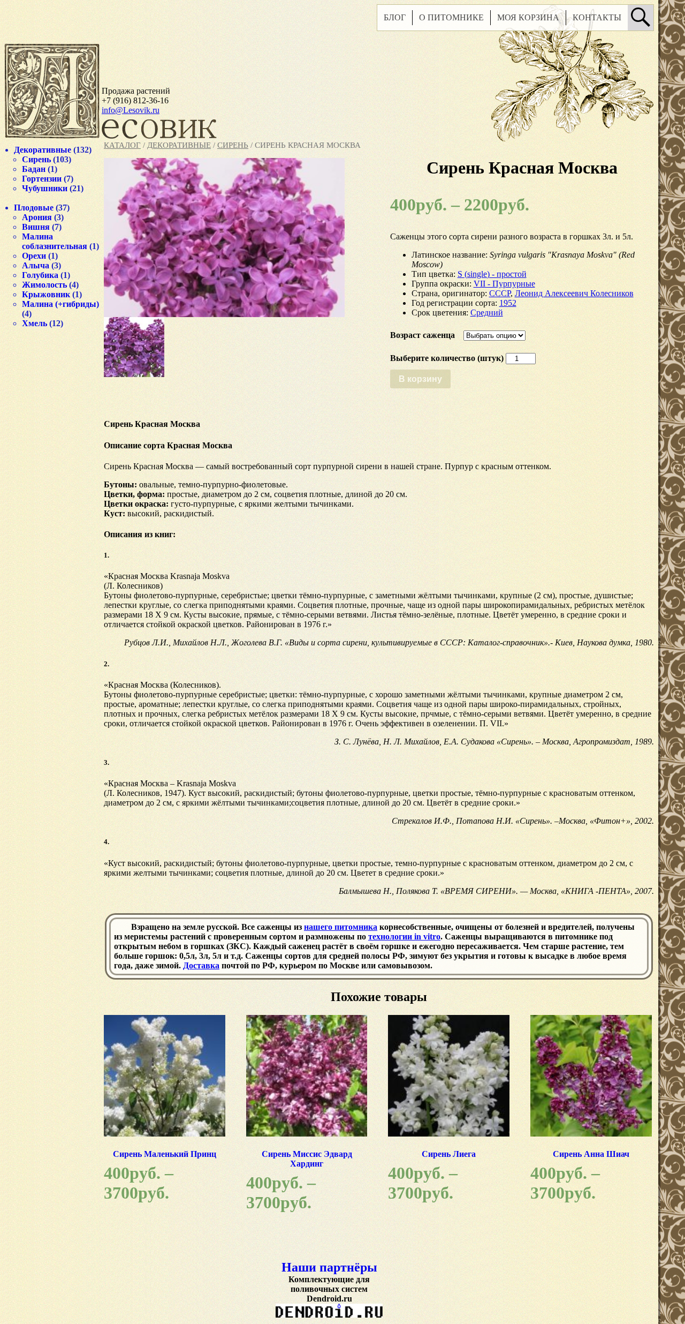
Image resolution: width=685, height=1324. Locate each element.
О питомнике (451, 17)
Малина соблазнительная (54, 241)
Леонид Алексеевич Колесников (574, 293)
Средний (486, 312)
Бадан (33, 169)
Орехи (34, 255)
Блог (395, 17)
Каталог (122, 145)
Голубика (40, 275)
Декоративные (179, 145)
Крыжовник (46, 294)
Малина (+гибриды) (60, 304)
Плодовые (34, 207)
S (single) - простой (492, 274)
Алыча (35, 265)
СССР (500, 293)
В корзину (420, 378)
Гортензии (42, 178)
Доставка (201, 965)
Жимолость (44, 284)
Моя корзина (528, 17)
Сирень (232, 145)
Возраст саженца (422, 335)
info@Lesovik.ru (130, 110)
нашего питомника (340, 926)
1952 (507, 302)
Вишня (36, 226)
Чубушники (44, 188)
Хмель (34, 323)
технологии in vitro (404, 936)
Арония (37, 217)
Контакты (597, 17)
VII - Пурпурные (504, 283)
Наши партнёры (329, 1267)
